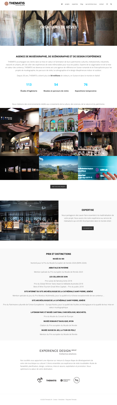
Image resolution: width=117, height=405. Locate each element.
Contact (55, 399)
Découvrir (19, 123)
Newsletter (61, 399)
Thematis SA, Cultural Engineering (15, 3)
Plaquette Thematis (71, 399)
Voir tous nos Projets (58, 186)
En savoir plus (87, 228)
